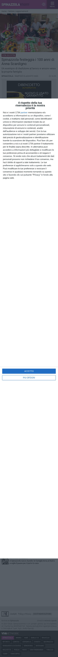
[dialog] (29, 328)
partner (24, 112)
